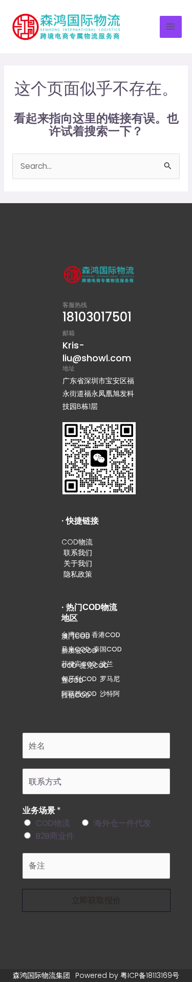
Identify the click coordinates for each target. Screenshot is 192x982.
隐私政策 (77, 574)
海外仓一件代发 (122, 823)
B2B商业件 (55, 836)
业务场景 (42, 810)
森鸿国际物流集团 (41, 975)
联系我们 (77, 553)
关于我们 (77, 563)
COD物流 (77, 542)
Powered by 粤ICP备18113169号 (127, 975)
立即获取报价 (96, 900)
